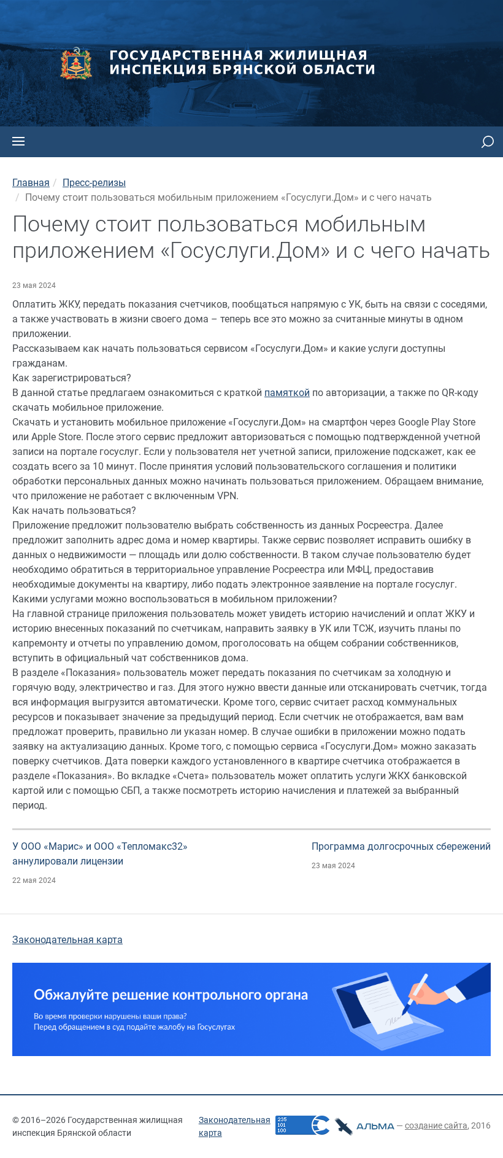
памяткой (287, 392)
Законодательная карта (67, 940)
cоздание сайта (436, 1125)
